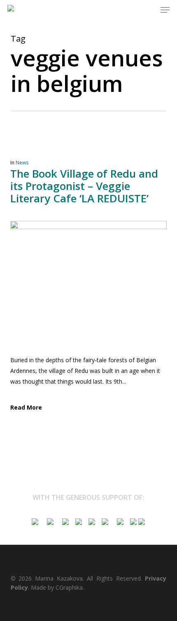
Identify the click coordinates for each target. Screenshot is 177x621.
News (22, 162)
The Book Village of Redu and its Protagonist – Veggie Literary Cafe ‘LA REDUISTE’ (84, 186)
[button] (165, 10)
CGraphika (69, 587)
